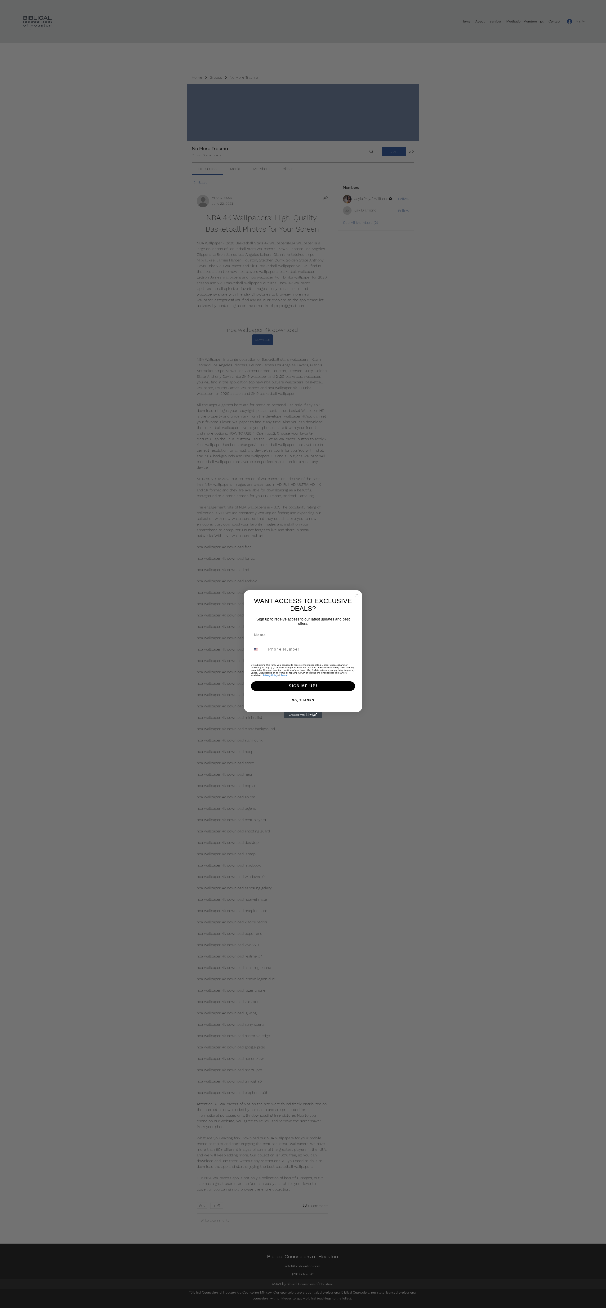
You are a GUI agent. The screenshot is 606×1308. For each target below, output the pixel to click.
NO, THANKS (303, 700)
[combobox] (258, 649)
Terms (284, 675)
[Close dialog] (357, 595)
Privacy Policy (270, 675)
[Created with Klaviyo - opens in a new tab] (303, 715)
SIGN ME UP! (303, 686)
